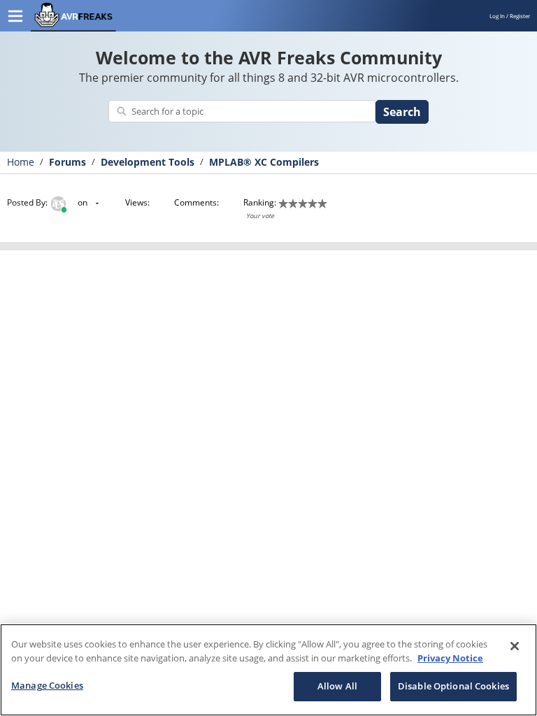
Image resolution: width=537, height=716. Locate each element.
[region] (268, 670)
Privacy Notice (450, 658)
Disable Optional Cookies (453, 686)
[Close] (514, 646)
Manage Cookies (47, 685)
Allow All (337, 686)
